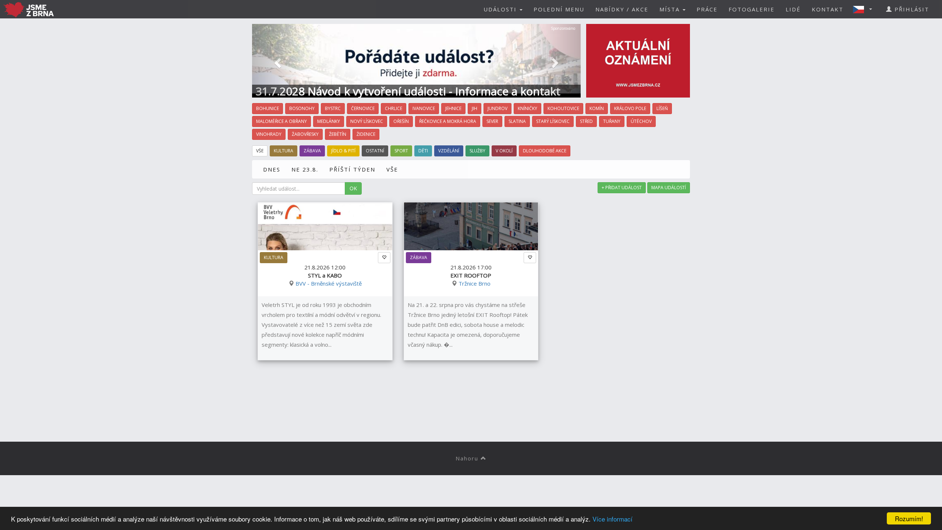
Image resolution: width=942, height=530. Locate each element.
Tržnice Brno (474, 283)
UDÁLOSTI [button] (501, 9)
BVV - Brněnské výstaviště (328, 283)
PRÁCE (707, 9)
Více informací (612, 518)
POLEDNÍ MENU (559, 9)
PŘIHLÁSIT (910, 9)
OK (353, 188)
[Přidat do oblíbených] (384, 257)
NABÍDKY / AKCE (621, 9)
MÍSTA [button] (670, 9)
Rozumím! (909, 518)
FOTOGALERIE (752, 9)
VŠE (392, 169)
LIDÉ (793, 9)
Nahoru (468, 458)
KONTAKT (827, 9)
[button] (865, 9)
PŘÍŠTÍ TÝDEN (352, 169)
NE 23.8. (304, 169)
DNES (271, 169)
